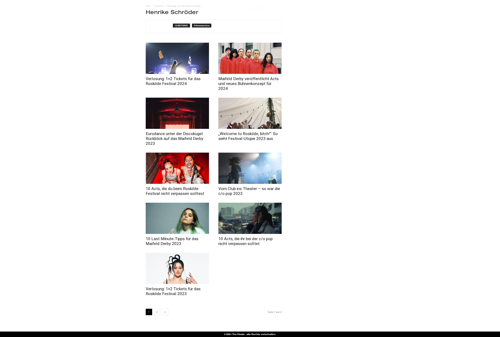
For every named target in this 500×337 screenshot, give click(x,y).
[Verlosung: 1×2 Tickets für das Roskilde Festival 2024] (177, 58)
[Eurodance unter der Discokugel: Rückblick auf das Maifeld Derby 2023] (177, 113)
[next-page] (165, 312)
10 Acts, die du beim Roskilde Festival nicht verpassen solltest (175, 191)
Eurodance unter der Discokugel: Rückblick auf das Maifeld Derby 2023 (175, 138)
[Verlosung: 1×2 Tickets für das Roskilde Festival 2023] (177, 268)
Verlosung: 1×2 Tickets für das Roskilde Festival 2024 (173, 81)
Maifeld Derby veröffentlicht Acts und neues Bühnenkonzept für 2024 (248, 83)
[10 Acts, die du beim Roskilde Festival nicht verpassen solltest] (177, 168)
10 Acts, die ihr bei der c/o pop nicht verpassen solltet (245, 241)
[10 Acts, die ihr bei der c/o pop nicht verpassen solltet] (250, 218)
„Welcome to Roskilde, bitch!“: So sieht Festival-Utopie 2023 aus (248, 136)
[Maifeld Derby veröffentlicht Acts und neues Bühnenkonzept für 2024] (250, 58)
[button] (481, 8)
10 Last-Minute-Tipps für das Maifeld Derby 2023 (172, 241)
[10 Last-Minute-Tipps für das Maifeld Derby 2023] (177, 218)
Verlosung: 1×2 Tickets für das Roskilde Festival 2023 (173, 291)
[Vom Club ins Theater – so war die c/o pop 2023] (250, 168)
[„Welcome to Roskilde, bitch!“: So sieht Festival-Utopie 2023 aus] (250, 113)
